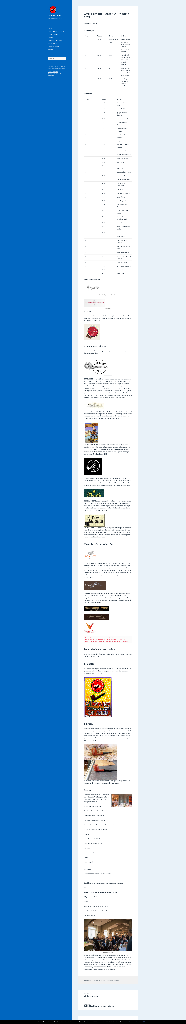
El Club (50, 28)
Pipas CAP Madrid (53, 34)
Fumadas (116, 980)
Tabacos (50, 37)
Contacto (50, 49)
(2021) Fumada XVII (108, 980)
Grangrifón (97, 980)
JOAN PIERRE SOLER (91, 445)
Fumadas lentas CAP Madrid (56, 31)
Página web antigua (53, 46)
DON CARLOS (88, 411)
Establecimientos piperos (55, 40)
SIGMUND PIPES (89, 528)
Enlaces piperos (52, 43)
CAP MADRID (54, 15)
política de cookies (130, 1021)
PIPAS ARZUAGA (89, 478)
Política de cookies (53, 71)
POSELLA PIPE (89, 501)
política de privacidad (140, 1021)
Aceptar (147, 1021)
